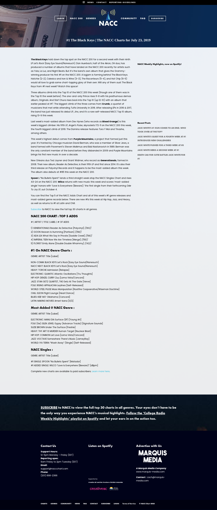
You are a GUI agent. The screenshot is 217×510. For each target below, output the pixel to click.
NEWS (90, 3)
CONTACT (101, 3)
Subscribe (36, 209)
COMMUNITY (129, 19)
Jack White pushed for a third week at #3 (161, 145)
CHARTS (44, 503)
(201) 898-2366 (49, 475)
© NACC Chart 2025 (147, 503)
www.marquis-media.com (150, 471)
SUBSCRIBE (105, 503)
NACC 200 (76, 19)
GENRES (91, 19)
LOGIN (116, 503)
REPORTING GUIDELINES (122, 3)
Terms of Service (129, 503)
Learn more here (101, 371)
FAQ (143, 19)
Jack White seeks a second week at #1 (158, 150)
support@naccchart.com (54, 468)
